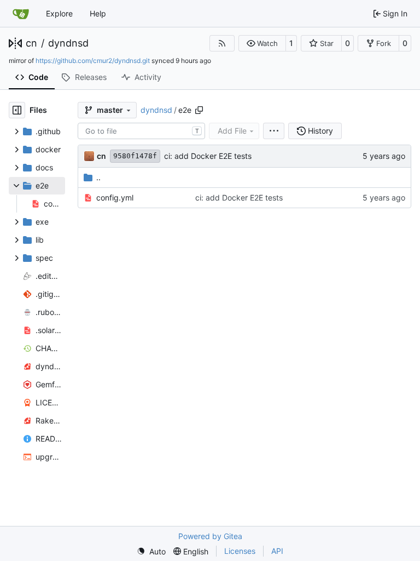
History (320, 130)
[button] (262, 43)
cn (31, 43)
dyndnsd (68, 43)
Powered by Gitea (210, 536)
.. (98, 177)
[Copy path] (199, 110)
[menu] (273, 131)
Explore (59, 13)
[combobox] (141, 131)
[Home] (20, 14)
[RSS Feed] (222, 43)
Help (98, 13)
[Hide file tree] (17, 110)
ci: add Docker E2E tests (208, 156)
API (277, 551)
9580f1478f (135, 156)
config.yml (114, 197)
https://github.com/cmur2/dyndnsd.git (93, 60)
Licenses (239, 551)
